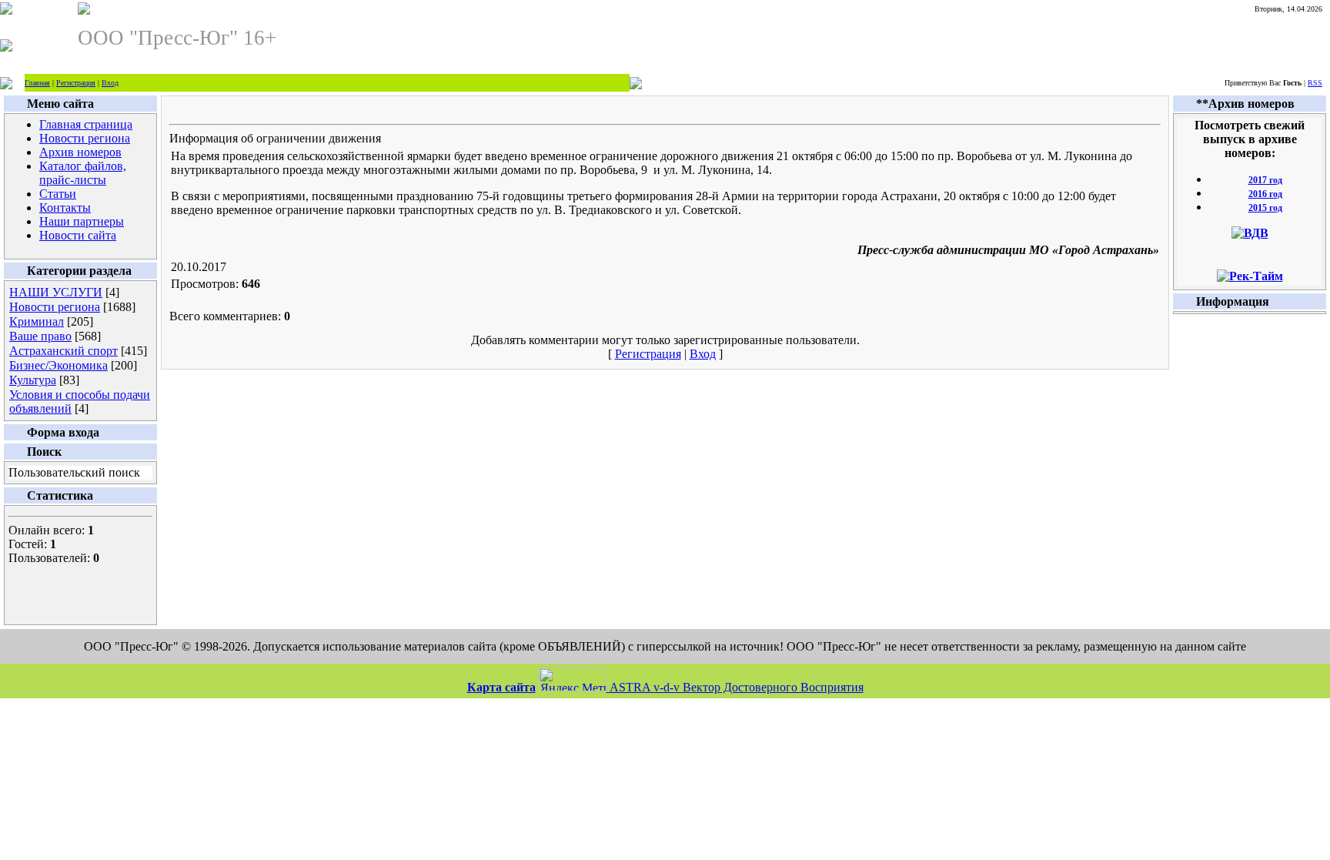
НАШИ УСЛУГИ (55, 292)
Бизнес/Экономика (58, 365)
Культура (32, 379)
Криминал (36, 321)
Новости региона (54, 306)
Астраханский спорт (63, 350)
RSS (1315, 83)
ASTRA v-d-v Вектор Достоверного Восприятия (737, 687)
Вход (110, 83)
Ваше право (40, 336)
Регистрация (75, 83)
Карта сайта (501, 687)
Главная (37, 83)
